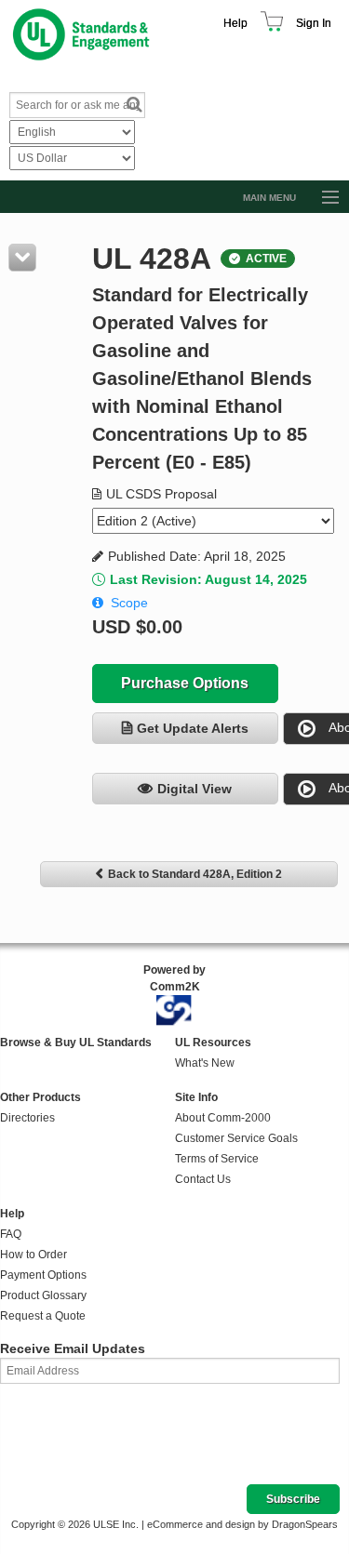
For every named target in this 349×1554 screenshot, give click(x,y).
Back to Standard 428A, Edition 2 (195, 874)
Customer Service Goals (236, 1138)
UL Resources (213, 1042)
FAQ (10, 1234)
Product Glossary (43, 1295)
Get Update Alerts (192, 728)
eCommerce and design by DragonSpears (242, 1524)
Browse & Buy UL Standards (76, 1042)
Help (235, 23)
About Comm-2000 (223, 1117)
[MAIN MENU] (322, 198)
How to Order (33, 1254)
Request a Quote (43, 1315)
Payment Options (43, 1275)
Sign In (313, 23)
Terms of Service (217, 1158)
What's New (205, 1062)
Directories (27, 1117)
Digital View (194, 788)
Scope (129, 602)
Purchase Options (184, 683)
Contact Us (203, 1179)
